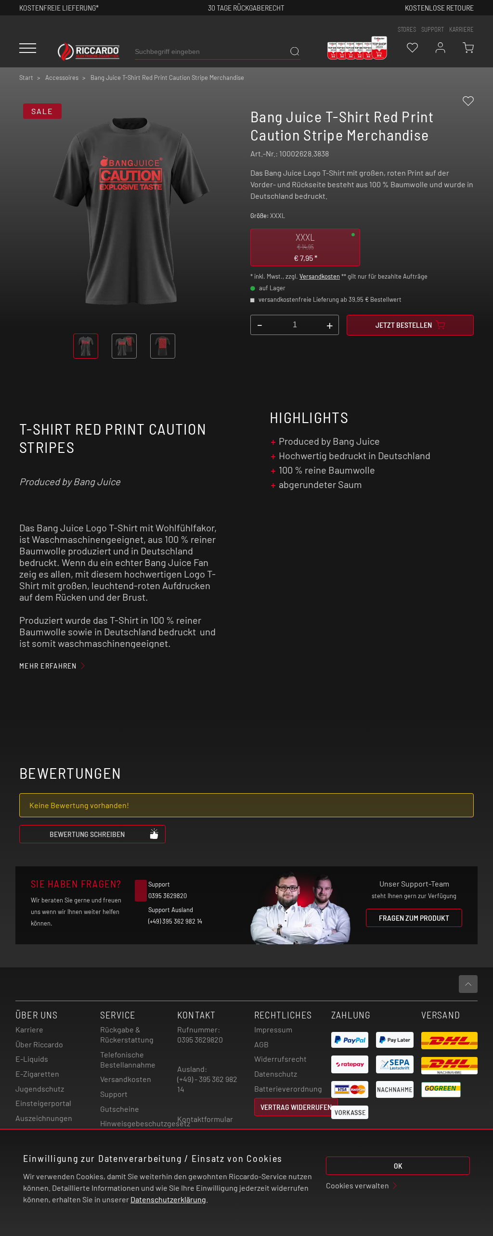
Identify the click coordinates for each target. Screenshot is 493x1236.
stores (407, 29)
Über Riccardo (39, 1044)
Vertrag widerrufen (296, 1106)
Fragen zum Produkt (414, 917)
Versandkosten (319, 276)
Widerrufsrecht (280, 1058)
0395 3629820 (200, 1039)
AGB (261, 1044)
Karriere (461, 29)
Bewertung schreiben (87, 833)
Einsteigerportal (43, 1102)
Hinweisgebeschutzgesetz (145, 1123)
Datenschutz (275, 1073)
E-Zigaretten (37, 1073)
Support (114, 1093)
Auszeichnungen (43, 1117)
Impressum (273, 1029)
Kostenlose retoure (439, 7)
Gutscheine (119, 1108)
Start (26, 77)
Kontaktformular (205, 1118)
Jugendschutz (39, 1088)
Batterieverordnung (288, 1088)
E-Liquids (31, 1058)
